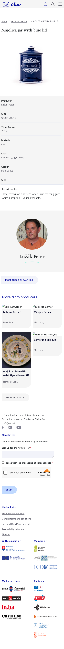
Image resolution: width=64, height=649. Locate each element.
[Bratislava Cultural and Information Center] (48, 635)
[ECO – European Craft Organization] (48, 558)
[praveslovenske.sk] (16, 589)
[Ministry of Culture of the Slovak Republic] (16, 548)
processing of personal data (36, 462)
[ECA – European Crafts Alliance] (48, 548)
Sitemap (6, 534)
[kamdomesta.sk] (16, 598)
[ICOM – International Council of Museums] (48, 567)
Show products (15, 397)
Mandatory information (13, 513)
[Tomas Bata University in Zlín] (48, 616)
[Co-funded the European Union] (16, 558)
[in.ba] (16, 607)
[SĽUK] (48, 598)
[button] (60, 4)
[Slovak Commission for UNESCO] (48, 589)
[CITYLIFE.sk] (16, 616)
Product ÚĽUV (19, 21)
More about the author (19, 280)
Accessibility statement (13, 529)
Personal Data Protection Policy (17, 524)
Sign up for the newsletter (16, 447)
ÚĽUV (4, 21)
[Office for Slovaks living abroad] (48, 626)
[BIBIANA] (48, 607)
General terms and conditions (16, 518)
